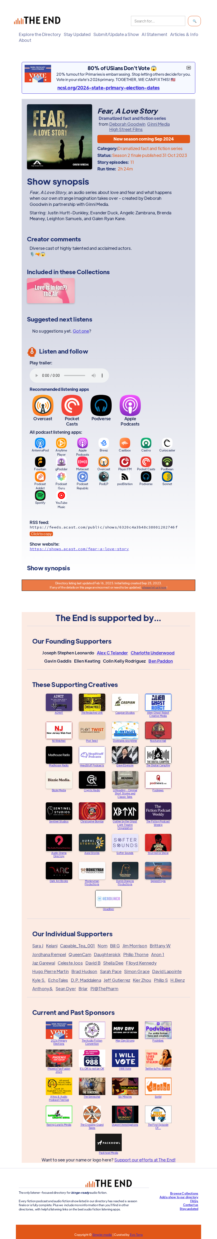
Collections (93, 271)
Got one (81, 331)
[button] (40, 34)
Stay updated (189, 1208)
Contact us (190, 1204)
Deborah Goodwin (127, 124)
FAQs (194, 1201)
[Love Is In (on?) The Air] (51, 291)
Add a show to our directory (179, 1197)
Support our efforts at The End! (144, 1160)
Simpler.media (102, 1234)
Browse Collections (184, 1193)
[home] (38, 21)
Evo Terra (136, 1234)
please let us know (154, 587)
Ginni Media (158, 124)
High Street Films (126, 129)
